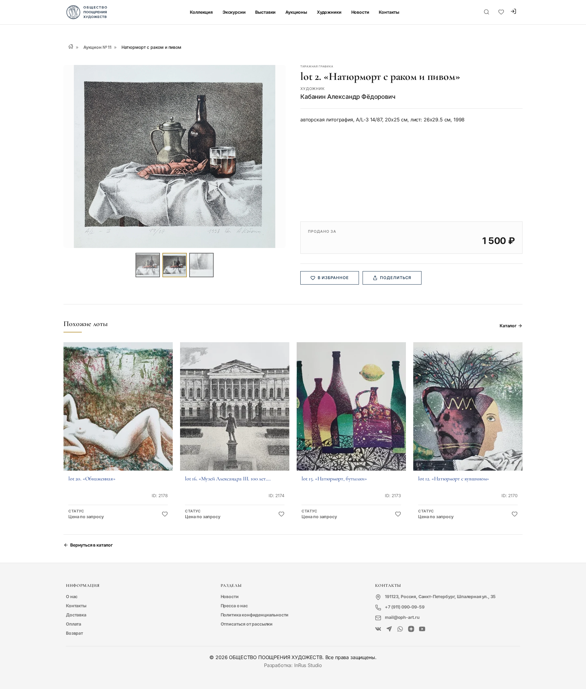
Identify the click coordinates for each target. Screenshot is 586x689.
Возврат (74, 633)
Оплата (73, 623)
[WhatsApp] (400, 629)
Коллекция (201, 12)
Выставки (265, 12)
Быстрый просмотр (118, 415)
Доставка (76, 614)
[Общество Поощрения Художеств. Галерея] (378, 629)
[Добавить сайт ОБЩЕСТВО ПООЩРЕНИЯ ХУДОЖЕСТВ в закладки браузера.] (501, 12)
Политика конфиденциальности (255, 614)
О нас (72, 596)
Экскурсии (234, 12)
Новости (360, 12)
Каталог (508, 325)
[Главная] (70, 46)
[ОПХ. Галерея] (389, 629)
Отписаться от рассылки (247, 623)
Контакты (389, 12)
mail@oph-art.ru (402, 617)
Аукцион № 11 (97, 47)
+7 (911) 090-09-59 (404, 606)
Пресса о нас (234, 605)
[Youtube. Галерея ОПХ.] (422, 629)
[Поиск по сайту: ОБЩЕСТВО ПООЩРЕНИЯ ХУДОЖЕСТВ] (486, 12)
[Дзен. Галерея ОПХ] (411, 629)
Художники (329, 12)
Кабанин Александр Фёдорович (348, 96)
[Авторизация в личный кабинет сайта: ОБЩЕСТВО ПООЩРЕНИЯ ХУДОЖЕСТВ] (513, 12)
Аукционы (296, 12)
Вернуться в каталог (91, 544)
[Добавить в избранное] (165, 514)
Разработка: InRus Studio (293, 665)
